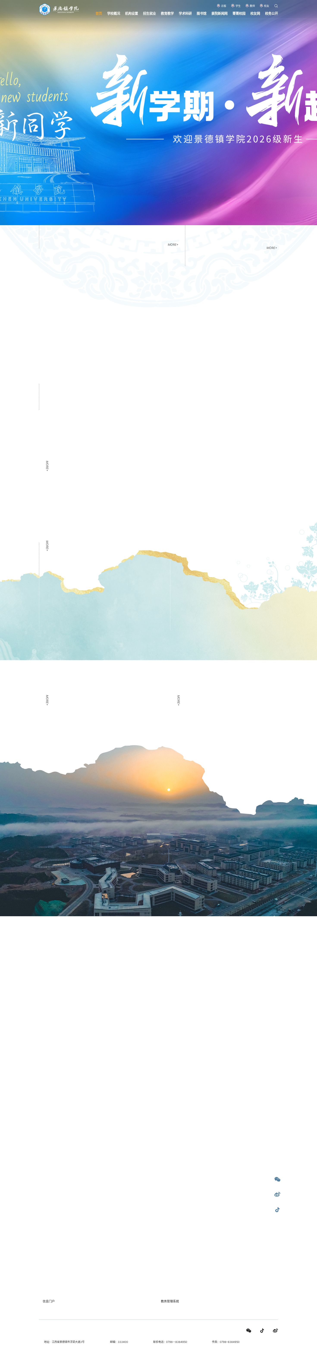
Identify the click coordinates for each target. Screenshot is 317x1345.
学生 (238, 6)
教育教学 (167, 13)
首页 (99, 13)
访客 (223, 6)
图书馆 (201, 13)
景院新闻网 (219, 13)
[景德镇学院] (59, 9)
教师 (252, 6)
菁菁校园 (238, 13)
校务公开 (271, 13)
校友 (266, 6)
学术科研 (185, 13)
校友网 (255, 13)
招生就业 (149, 13)
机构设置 (131, 13)
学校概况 (113, 13)
